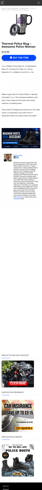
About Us (6, 486)
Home (4, 8)
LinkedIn (16, 199)
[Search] (38, 3)
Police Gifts (24, 8)
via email (19, 197)
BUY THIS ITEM (20, 57)
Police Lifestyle (13, 8)
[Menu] (2, 3)
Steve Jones (18, 155)
